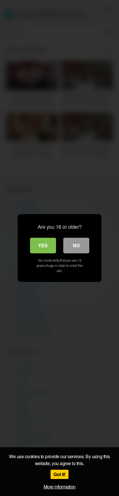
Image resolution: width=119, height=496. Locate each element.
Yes (43, 245)
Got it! (59, 474)
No (76, 245)
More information (60, 486)
